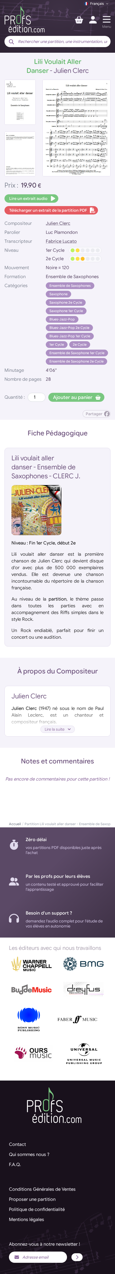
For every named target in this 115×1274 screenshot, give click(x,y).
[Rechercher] (11, 42)
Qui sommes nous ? (29, 1154)
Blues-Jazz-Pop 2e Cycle (69, 328)
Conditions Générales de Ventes (42, 1189)
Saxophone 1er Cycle (66, 311)
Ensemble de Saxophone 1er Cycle (76, 353)
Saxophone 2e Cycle (65, 302)
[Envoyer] (77, 1257)
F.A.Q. (15, 1164)
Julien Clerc (58, 223)
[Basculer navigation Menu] (107, 19)
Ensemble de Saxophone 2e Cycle (76, 361)
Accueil (15, 824)
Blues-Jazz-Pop (62, 319)
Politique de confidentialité (37, 1209)
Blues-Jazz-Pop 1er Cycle (69, 336)
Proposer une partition (32, 1199)
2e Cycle (80, 344)
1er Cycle (56, 344)
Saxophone (58, 294)
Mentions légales (26, 1219)
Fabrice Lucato (61, 241)
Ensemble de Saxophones (70, 285)
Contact (17, 1144)
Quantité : (14, 397)
